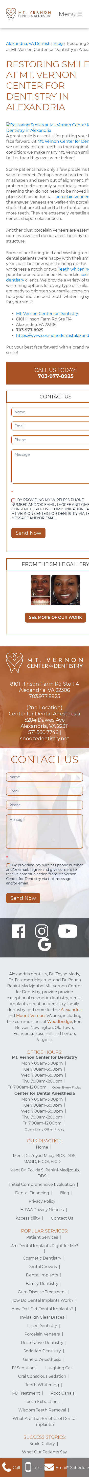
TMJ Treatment (25, 1393)
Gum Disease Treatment (42, 1292)
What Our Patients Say (44, 1452)
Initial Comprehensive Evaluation (42, 1184)
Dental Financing (32, 1193)
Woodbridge (59, 1021)
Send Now (28, 533)
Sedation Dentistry (42, 1351)
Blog (58, 43)
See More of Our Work (55, 617)
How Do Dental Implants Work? (42, 1300)
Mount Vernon (30, 1015)
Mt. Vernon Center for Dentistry (47, 313)
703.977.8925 (44, 696)
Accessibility (28, 1218)
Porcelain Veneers (42, 1334)
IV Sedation (23, 1368)
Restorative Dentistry (42, 1342)
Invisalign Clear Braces (42, 1317)
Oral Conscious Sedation (42, 1376)
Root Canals (62, 1393)
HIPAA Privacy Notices (42, 1209)
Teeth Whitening (42, 1384)
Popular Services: (44, 1231)
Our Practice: (44, 1141)
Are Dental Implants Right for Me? (44, 1245)
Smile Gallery (42, 1443)
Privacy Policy (42, 1201)
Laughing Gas (58, 1368)
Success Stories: (44, 1437)
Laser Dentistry (42, 1325)
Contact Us (62, 1218)
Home (42, 1147)
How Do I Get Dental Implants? (42, 1308)
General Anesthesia (42, 1359)
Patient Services (42, 1237)
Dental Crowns (42, 1266)
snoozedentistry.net (44, 738)
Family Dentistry (42, 1283)
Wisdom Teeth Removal (42, 1410)
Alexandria (71, 1009)
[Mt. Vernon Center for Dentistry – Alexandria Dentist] (28, 14)
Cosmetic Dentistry (42, 1258)
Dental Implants (42, 1275)
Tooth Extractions (42, 1401)
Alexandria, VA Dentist (28, 43)
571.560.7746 (43, 732)
